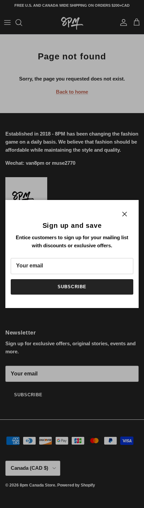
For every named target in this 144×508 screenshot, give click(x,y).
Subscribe (72, 286)
